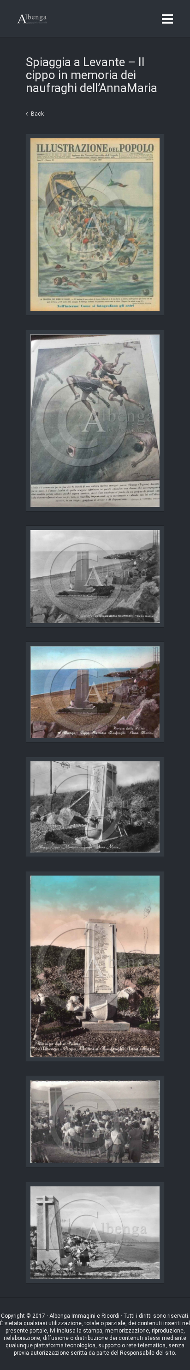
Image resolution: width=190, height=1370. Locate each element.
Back (37, 114)
